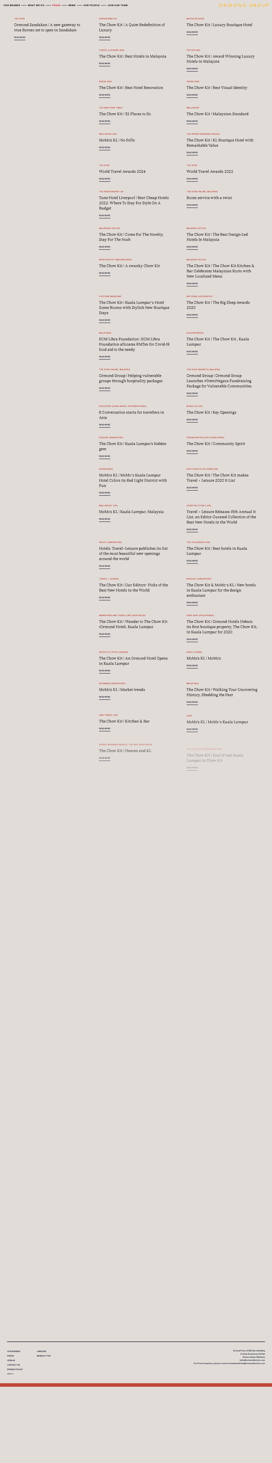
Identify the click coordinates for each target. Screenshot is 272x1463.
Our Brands (12, 5)
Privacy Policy (15, 1369)
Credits (10, 1374)
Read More (20, 37)
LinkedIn (41, 1351)
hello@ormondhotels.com (252, 1360)
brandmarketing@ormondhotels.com (247, 1363)
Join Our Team (118, 5)
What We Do (36, 5)
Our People (91, 5)
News (72, 5)
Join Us (11, 1360)
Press (56, 5)
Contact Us (13, 1365)
